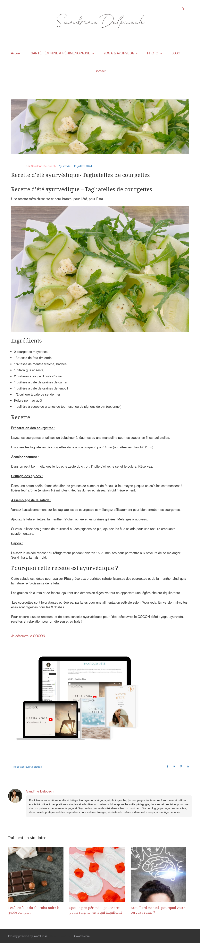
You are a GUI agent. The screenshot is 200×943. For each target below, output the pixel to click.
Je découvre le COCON (28, 635)
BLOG (175, 53)
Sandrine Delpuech (43, 166)
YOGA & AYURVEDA (119, 53)
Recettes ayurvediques (27, 766)
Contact (100, 71)
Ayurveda (65, 166)
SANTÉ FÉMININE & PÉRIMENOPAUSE (60, 53)
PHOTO (152, 53)
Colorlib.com (82, 936)
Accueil (16, 53)
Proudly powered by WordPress (27, 936)
